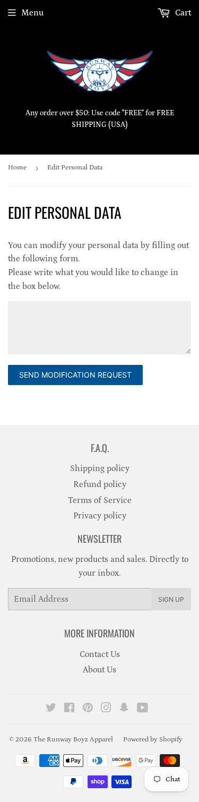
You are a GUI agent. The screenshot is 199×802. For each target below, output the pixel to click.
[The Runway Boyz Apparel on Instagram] (106, 709)
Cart (182, 13)
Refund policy (99, 484)
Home (17, 168)
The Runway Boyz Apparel (73, 740)
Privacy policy (99, 516)
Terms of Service (100, 500)
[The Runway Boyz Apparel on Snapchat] (124, 709)
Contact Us (100, 654)
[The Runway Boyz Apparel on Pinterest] (87, 709)
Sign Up (171, 599)
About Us (99, 670)
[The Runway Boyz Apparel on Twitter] (51, 709)
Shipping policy (99, 468)
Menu (32, 13)
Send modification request (75, 374)
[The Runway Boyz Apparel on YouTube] (142, 709)
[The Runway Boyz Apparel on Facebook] (69, 709)
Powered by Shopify (153, 740)
